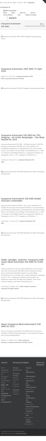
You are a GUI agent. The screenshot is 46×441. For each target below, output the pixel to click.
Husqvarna (4, 342)
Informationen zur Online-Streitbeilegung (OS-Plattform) (29, 397)
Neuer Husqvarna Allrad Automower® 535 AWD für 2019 (21, 325)
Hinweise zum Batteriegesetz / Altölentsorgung (29, 372)
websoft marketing (21, 433)
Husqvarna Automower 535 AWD (14, 78)
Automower (25, 340)
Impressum (29, 411)
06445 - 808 (4, 385)
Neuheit (16, 288)
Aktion (22, 286)
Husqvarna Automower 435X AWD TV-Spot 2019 (21, 70)
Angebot (26, 286)
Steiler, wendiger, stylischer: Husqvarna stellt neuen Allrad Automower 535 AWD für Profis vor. (22, 262)
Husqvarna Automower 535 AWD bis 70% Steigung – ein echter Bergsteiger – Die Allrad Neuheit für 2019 (22, 137)
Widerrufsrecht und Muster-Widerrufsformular (29, 384)
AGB (27, 415)
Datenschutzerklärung (29, 406)
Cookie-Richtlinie (28, 421)
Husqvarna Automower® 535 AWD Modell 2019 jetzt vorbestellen (21, 199)
